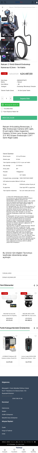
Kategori (18, 86)
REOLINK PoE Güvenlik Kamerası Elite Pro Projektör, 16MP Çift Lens (9, 314)
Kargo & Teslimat (7, 430)
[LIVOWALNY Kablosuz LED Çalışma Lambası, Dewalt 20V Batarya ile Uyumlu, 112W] (9, 344)
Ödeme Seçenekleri (9, 277)
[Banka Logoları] (19, 442)
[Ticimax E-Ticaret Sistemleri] (19, 448)
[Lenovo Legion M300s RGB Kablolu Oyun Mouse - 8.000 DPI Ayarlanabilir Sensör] (29, 344)
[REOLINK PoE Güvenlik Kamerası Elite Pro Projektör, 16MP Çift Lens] (9, 301)
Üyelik (4, 427)
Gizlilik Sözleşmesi (7, 414)
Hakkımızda (5, 408)
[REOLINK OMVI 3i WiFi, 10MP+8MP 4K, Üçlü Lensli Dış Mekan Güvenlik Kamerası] (29, 301)
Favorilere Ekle (16, 293)
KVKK (3, 434)
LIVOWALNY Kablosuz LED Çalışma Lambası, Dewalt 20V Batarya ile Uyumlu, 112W (9, 357)
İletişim (4, 411)
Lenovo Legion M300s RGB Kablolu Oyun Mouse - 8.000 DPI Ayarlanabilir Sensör (28, 357)
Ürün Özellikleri (8, 118)
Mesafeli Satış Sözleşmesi (9, 417)
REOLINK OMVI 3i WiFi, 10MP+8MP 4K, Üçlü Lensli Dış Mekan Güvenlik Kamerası (28, 314)
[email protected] (7, 396)
